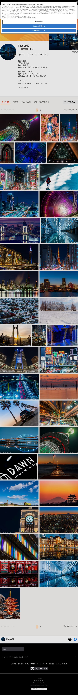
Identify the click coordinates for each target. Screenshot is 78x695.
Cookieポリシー (18, 16)
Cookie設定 (39, 21)
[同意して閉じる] (76, 2)
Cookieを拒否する (39, 26)
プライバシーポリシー (23, 17)
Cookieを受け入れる (39, 30)
